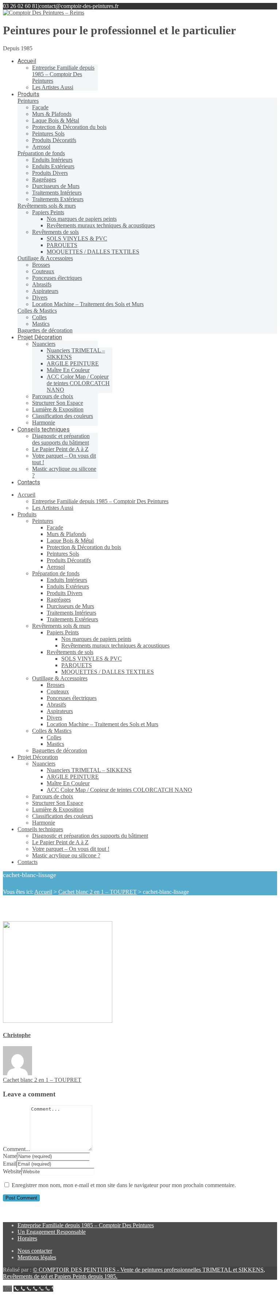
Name (10, 1156)
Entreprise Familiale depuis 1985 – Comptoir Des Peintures (100, 501)
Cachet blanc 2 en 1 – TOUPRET (97, 892)
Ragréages (59, 599)
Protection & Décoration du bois (84, 547)
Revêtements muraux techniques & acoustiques (115, 645)
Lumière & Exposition (57, 809)
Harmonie (43, 822)
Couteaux (58, 691)
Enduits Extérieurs (68, 586)
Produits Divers (64, 593)
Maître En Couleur (68, 783)
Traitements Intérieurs (71, 613)
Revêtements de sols (70, 652)
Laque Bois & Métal (70, 540)
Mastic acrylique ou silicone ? (66, 855)
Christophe (17, 1035)
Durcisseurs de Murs (70, 606)
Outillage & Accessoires (60, 678)
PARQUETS (76, 665)
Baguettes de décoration (59, 750)
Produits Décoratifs (69, 560)
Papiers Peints (63, 632)
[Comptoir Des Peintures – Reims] (43, 12)
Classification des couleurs (62, 816)
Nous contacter (35, 1251)
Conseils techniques (40, 829)
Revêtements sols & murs (61, 626)
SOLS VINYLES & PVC (91, 659)
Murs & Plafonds (66, 534)
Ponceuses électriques (72, 698)
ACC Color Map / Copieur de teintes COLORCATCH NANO (119, 790)
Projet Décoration (38, 757)
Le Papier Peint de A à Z (60, 842)
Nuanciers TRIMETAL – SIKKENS (89, 770)
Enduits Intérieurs (67, 580)
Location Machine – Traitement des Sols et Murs (102, 724)
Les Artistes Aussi (52, 508)
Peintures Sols (63, 554)
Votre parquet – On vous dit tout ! (70, 849)
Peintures (42, 521)
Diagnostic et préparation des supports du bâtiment (90, 836)
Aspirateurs (60, 711)
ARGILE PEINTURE (73, 777)
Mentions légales (37, 1257)
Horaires (27, 1238)
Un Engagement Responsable (52, 1232)
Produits (27, 514)
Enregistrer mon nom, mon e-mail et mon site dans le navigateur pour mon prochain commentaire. (124, 1185)
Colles (54, 737)
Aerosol (56, 567)
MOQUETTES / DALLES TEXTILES (107, 672)
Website (12, 1171)
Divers (54, 718)
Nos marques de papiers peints (96, 639)
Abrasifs (56, 704)
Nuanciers (43, 763)
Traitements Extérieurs (72, 619)
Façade (55, 527)
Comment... (16, 1149)
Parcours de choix (52, 796)
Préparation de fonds (55, 573)
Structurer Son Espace (57, 803)
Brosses (56, 685)
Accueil (26, 495)
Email (9, 1164)
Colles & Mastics (51, 731)
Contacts (28, 862)
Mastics (55, 744)
